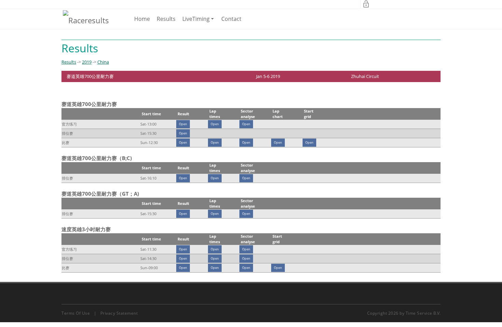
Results (166, 19)
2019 (87, 62)
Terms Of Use (75, 313)
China (103, 62)
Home (142, 19)
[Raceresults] (86, 20)
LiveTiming (199, 22)
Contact (231, 19)
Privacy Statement (119, 313)
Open (183, 124)
